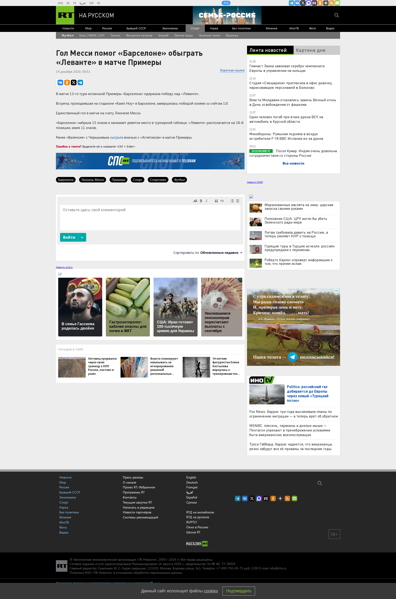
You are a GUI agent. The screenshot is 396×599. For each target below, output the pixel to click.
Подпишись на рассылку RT (337, 3)
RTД (226, 3)
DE (68, 3)
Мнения (271, 28)
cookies (211, 591)
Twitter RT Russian (303, 3)
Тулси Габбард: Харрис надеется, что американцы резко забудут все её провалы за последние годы (290, 446)
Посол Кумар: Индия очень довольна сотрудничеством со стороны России (293, 153)
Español (191, 497)
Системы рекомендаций (140, 517)
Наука (214, 28)
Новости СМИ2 (255, 182)
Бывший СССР (136, 28)
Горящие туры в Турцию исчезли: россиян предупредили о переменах (299, 248)
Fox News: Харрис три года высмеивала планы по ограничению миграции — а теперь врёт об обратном (293, 413)
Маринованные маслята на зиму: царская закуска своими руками (298, 206)
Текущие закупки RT (137, 502)
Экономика (170, 28)
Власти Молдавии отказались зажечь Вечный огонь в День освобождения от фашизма (292, 102)
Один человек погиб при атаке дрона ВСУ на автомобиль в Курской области (286, 119)
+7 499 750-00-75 (229, 568)
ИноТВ (294, 28)
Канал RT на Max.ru (308, 3)
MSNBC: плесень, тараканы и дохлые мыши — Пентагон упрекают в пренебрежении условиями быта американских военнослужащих (289, 430)
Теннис (115, 35)
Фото (312, 28)
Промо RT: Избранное (139, 487)
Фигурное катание (139, 35)
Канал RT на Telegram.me (291, 3)
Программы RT (134, 492)
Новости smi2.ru (64, 267)
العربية (83, 3)
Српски (191, 502)
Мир (88, 28)
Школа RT (193, 532)
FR (74, 3)
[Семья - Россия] (227, 15)
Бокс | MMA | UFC (92, 35)
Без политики (241, 28)
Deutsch (192, 482)
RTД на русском (197, 517)
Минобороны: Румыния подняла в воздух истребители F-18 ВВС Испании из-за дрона (286, 136)
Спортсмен (158, 179)
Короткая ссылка (232, 70)
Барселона (65, 179)
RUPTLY (191, 522)
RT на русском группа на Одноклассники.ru (320, 3)
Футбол (68, 35)
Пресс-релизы (133, 477)
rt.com (99, 564)
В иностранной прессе (262, 380)
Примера (118, 179)
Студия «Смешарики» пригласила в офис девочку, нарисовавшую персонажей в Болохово (290, 85)
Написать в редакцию (138, 507)
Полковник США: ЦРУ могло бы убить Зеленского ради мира (295, 220)
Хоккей (163, 35)
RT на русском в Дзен (326, 3)
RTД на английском (200, 512)
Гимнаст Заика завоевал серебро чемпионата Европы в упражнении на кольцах (286, 68)
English (191, 477)
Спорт (195, 28)
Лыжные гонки (209, 35)
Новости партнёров (137, 512)
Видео (330, 28)
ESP (91, 3)
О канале (129, 482)
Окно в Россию (197, 527)
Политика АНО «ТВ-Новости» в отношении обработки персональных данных (126, 572)
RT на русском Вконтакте (297, 3)
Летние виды (183, 35)
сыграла (116, 137)
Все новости (293, 163)
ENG (60, 3)
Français (192, 487)
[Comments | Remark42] (150, 227)
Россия (107, 28)
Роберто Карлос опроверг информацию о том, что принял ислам (298, 261)
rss (331, 3)
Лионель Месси (92, 179)
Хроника (232, 35)
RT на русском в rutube (314, 3)
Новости (68, 28)
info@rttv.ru (278, 568)
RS (98, 3)
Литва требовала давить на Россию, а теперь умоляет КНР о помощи (296, 234)
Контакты (130, 497)
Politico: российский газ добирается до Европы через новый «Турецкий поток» (307, 393)
